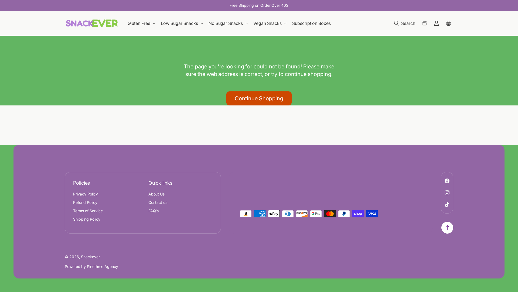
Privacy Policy (85, 194)
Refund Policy (85, 202)
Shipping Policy (86, 219)
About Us (156, 194)
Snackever (90, 256)
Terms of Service (88, 210)
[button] (142, 23)
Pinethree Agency (102, 266)
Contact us (158, 202)
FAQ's (153, 210)
